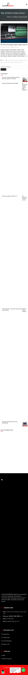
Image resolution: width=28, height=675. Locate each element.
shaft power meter (8, 62)
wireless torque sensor (18, 62)
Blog (3, 60)
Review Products (7, 658)
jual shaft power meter (12, 60)
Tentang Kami (6, 637)
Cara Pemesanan (7, 640)
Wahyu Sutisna (15, 47)
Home (9, 17)
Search (3, 69)
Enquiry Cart (6, 644)
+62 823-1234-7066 (14, 616)
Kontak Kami (6, 634)
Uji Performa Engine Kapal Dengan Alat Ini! (14, 44)
